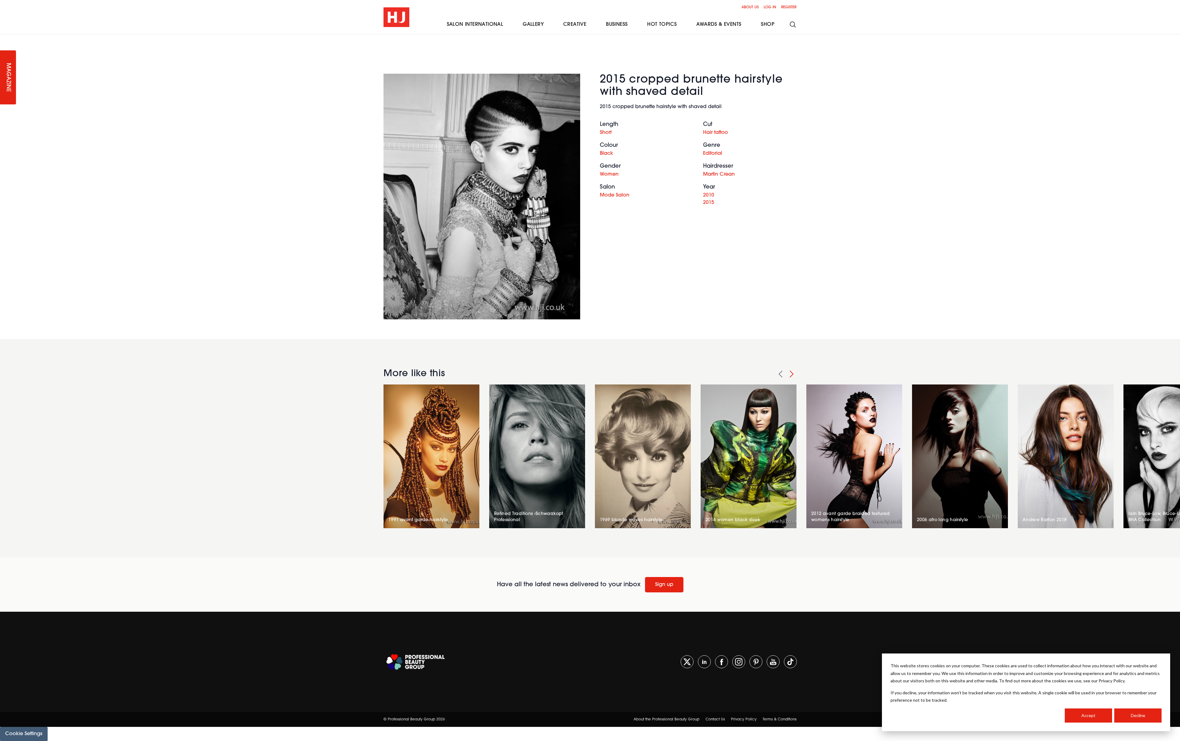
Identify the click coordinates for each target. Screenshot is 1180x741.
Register (788, 7)
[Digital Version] (5, 38)
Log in (770, 7)
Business (616, 24)
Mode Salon (614, 195)
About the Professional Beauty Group (666, 719)
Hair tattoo (715, 132)
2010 (708, 195)
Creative (574, 24)
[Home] (396, 17)
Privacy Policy (744, 719)
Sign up (664, 584)
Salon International (475, 24)
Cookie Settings (23, 733)
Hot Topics (662, 24)
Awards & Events (718, 24)
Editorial (712, 153)
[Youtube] (773, 662)
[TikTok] (790, 662)
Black (606, 153)
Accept (1088, 715)
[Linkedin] (704, 662)
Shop (767, 24)
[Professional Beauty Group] (415, 662)
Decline (1138, 715)
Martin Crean (719, 174)
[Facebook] (721, 662)
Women (609, 174)
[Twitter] (687, 662)
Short (606, 132)
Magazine (8, 77)
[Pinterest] (756, 662)
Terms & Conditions (779, 719)
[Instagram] (739, 662)
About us (750, 7)
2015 (708, 202)
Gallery (533, 24)
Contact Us (715, 719)
